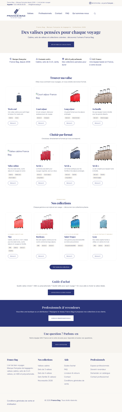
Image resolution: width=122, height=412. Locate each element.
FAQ (67, 13)
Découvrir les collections (61, 44)
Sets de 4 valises (45, 373)
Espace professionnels (61, 318)
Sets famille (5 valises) (47, 377)
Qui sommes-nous (80, 13)
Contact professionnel (99, 377)
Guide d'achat (69, 366)
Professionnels (45, 13)
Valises (30, 13)
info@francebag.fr (34, 4)
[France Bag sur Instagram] (94, 3)
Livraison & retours (72, 373)
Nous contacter (61, 344)
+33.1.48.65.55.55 (16, 4)
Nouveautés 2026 (45, 380)
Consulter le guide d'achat (61, 292)
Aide (66, 359)
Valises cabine (44, 366)
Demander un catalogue (100, 373)
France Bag (12, 359)
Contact (58, 13)
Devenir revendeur (98, 369)
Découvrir (13, 123)
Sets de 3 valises (45, 369)
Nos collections (45, 359)
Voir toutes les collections (61, 267)
